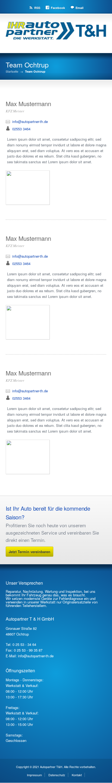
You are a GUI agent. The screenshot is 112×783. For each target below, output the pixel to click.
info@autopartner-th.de (30, 121)
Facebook (58, 8)
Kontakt (77, 775)
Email (79, 8)
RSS (37, 8)
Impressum (34, 775)
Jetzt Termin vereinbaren (29, 551)
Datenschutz (56, 775)
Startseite (12, 71)
